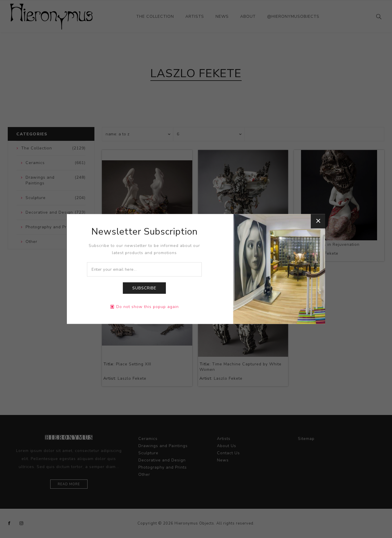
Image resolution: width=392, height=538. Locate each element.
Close (318, 221)
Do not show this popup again (147, 307)
